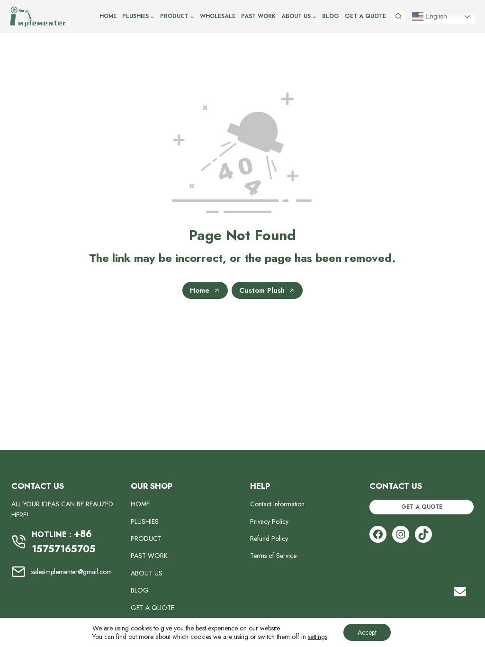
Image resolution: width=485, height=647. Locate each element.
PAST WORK (258, 16)
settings (317, 636)
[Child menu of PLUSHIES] (138, 16)
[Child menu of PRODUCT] (177, 16)
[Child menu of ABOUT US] (298, 16)
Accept (367, 632)
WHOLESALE (217, 16)
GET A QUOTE (365, 16)
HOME (108, 16)
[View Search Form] (398, 16)
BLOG (330, 16)
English (435, 16)
